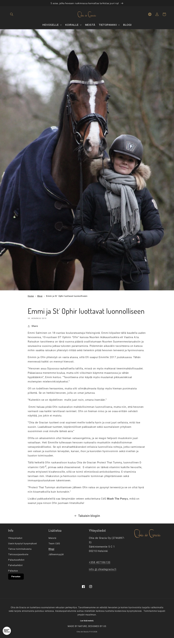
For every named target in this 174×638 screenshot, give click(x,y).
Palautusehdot (16, 559)
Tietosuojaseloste (18, 554)
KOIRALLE (72, 24)
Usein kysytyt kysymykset (22, 543)
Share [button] (35, 326)
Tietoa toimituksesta (19, 549)
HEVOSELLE (51, 24)
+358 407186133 (99, 562)
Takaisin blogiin (89, 515)
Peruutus (16, 576)
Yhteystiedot (15, 538)
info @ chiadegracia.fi (102, 569)
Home (31, 296)
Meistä (52, 538)
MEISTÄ (90, 24)
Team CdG (54, 543)
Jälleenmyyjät (56, 554)
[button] (11, 14)
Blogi (40, 296)
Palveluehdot (15, 565)
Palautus (13, 570)
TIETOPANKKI (108, 24)
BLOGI (127, 24)
